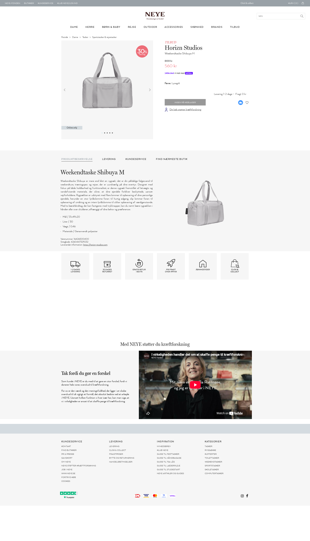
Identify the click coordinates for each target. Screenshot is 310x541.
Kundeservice (45, 3)
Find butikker (69, 450)
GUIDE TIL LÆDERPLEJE (168, 466)
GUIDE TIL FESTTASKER (168, 454)
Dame (75, 37)
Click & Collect (117, 450)
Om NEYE (66, 462)
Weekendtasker (213, 462)
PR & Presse (67, 454)
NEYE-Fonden (12, 3)
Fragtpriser (116, 454)
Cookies (65, 481)
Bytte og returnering (121, 458)
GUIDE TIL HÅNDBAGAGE (169, 458)
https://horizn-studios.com (95, 244)
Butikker (29, 3)
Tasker (85, 37)
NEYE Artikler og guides (170, 473)
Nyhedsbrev (164, 446)
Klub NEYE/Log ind (67, 3)
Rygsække (210, 450)
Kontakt (66, 446)
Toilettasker (212, 458)
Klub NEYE (162, 450)
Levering (114, 446)
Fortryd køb (68, 477)
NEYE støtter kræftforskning (78, 466)
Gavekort (66, 458)
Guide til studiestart (168, 469)
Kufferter (211, 454)
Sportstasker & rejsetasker (104, 37)
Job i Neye (66, 469)
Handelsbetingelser (120, 462)
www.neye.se (68, 473)
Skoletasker (212, 469)
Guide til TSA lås (166, 462)
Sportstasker (212, 466)
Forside (64, 37)
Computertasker (214, 473)
